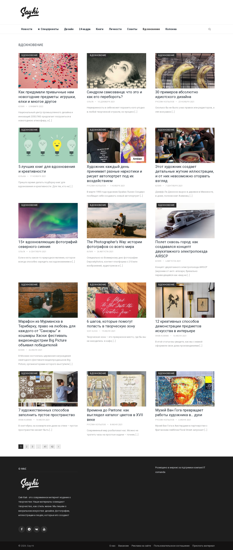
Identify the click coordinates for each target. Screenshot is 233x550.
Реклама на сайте (141, 545)
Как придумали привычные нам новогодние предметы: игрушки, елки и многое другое (47, 97)
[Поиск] (210, 29)
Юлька (22, 176)
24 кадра (84, 29)
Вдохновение (151, 29)
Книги (99, 29)
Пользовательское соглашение (171, 545)
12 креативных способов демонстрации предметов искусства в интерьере (178, 326)
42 (52, 446)
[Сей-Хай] (29, 12)
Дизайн (69, 29)
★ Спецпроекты (48, 29)
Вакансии (123, 545)
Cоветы (132, 29)
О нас (112, 545)
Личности (115, 29)
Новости (26, 29)
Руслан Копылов (164, 102)
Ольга (90, 102)
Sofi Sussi (92, 331)
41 (45, 446)
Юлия (21, 106)
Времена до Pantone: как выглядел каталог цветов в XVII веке (115, 415)
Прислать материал (203, 545)
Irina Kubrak (162, 336)
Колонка (171, 29)
